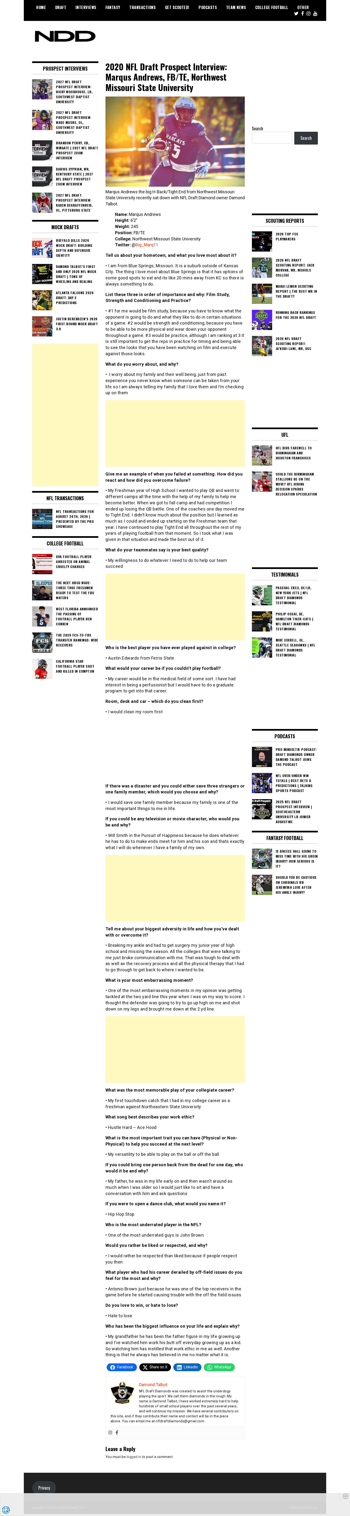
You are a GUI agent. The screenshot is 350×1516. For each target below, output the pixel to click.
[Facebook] (117, 1432)
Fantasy (112, 7)
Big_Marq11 (146, 244)
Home (41, 7)
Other (303, 7)
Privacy (44, 1488)
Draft (60, 7)
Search (257, 128)
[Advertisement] (175, 433)
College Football (271, 7)
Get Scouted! (177, 7)
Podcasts (208, 7)
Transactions (142, 7)
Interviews (85, 7)
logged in (134, 1457)
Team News (236, 7)
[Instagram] (110, 1432)
